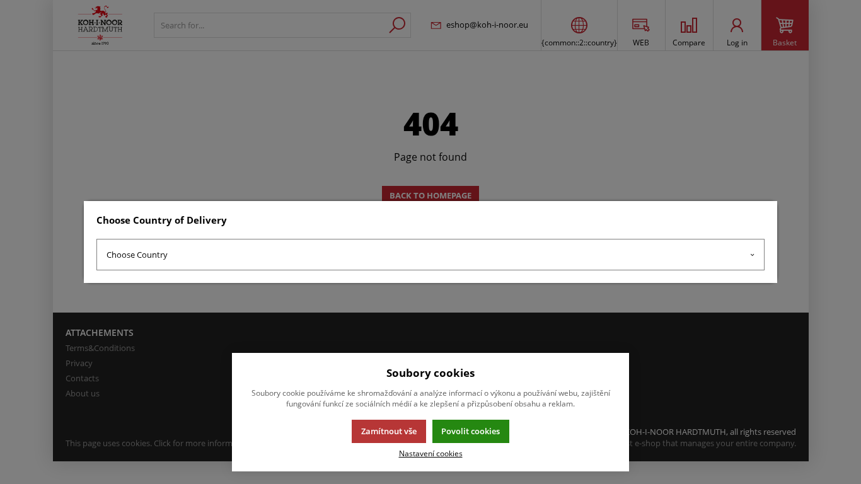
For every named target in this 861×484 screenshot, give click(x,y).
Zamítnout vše (389, 431)
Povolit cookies (470, 431)
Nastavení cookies (431, 453)
